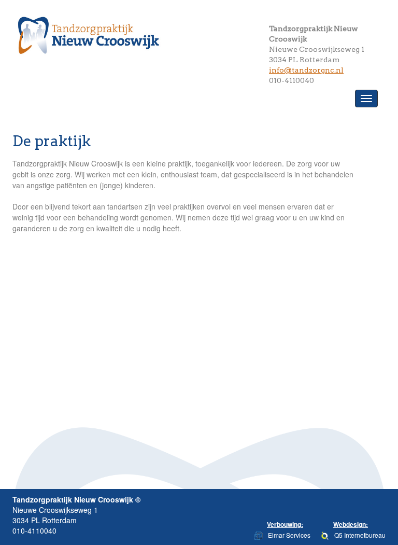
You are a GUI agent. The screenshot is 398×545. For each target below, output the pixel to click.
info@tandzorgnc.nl (306, 70)
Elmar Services (289, 534)
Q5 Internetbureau (360, 534)
